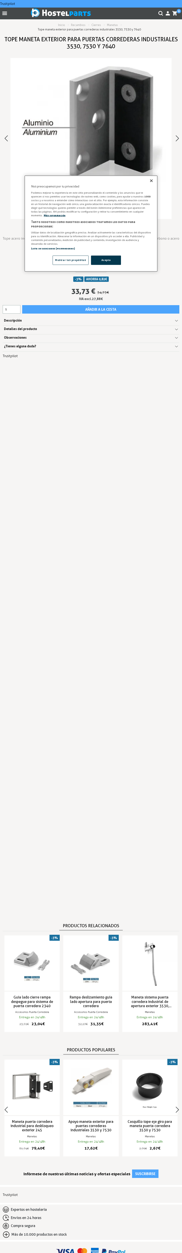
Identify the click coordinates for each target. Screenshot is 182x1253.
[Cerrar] (151, 181)
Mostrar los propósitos (70, 259)
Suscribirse (145, 1173)
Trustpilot (7, 4)
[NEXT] (177, 138)
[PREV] (6, 138)
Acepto (106, 259)
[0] (175, 13)
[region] (91, 223)
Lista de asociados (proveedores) (53, 248)
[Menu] (5, 13)
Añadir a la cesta (100, 309)
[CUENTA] (167, 13)
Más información (54, 215)
